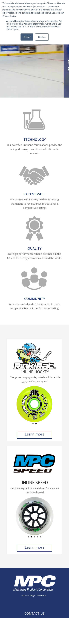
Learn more (34, 434)
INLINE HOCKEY (35, 371)
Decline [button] (42, 36)
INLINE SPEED (35, 482)
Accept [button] (27, 36)
